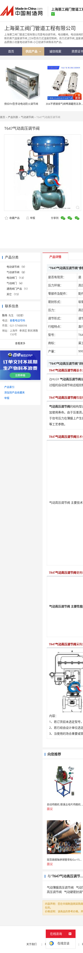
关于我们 (31, 944)
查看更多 (20, 343)
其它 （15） (13, 294)
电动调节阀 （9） (17, 267)
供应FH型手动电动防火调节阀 (21, 104)
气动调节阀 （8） (17, 272)
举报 (32, 218)
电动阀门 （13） (16, 278)
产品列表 (13, 117)
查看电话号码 (17, 320)
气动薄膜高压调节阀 (60, 887)
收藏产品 (14, 218)
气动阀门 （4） (15, 283)
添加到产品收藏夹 (14, 392)
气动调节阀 (27, 117)
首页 (2, 117)
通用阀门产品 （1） (18, 289)
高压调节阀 (54, 892)
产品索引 (9, 387)
